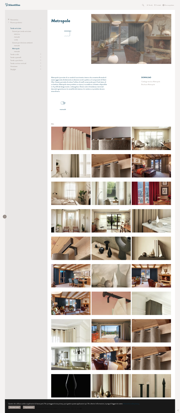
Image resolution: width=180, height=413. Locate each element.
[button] (178, 396)
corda (16, 39)
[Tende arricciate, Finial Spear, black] (70, 385)
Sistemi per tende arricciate (21, 31)
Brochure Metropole (148, 84)
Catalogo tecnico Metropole (150, 81)
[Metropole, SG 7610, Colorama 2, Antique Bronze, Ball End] (111, 193)
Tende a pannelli (15, 57)
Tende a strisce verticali (18, 63)
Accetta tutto (14, 407)
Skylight (13, 69)
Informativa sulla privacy (131, 403)
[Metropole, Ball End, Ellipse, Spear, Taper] (151, 220)
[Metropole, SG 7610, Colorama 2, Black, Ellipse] (111, 220)
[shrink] (5, 216)
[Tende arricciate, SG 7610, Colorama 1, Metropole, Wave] (70, 358)
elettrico (17, 34)
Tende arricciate (15, 28)
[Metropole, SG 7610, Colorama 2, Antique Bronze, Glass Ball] (70, 330)
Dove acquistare (169, 5)
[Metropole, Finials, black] (111, 248)
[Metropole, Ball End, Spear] (111, 275)
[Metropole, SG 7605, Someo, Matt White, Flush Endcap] (151, 138)
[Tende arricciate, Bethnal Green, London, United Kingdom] (151, 248)
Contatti (158, 5)
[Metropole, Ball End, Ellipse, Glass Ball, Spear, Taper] (111, 385)
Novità (151, 5)
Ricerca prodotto (16, 22)
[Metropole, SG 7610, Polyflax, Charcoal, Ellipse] (70, 220)
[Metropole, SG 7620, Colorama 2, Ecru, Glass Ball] (151, 303)
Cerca (144, 5)
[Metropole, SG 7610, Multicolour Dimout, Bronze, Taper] (70, 166)
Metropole (16, 48)
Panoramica (14, 19)
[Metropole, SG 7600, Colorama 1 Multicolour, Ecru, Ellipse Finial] (70, 193)
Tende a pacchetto (16, 60)
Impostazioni (29, 407)
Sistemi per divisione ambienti (22, 42)
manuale (17, 37)
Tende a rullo (14, 54)
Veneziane (13, 66)
